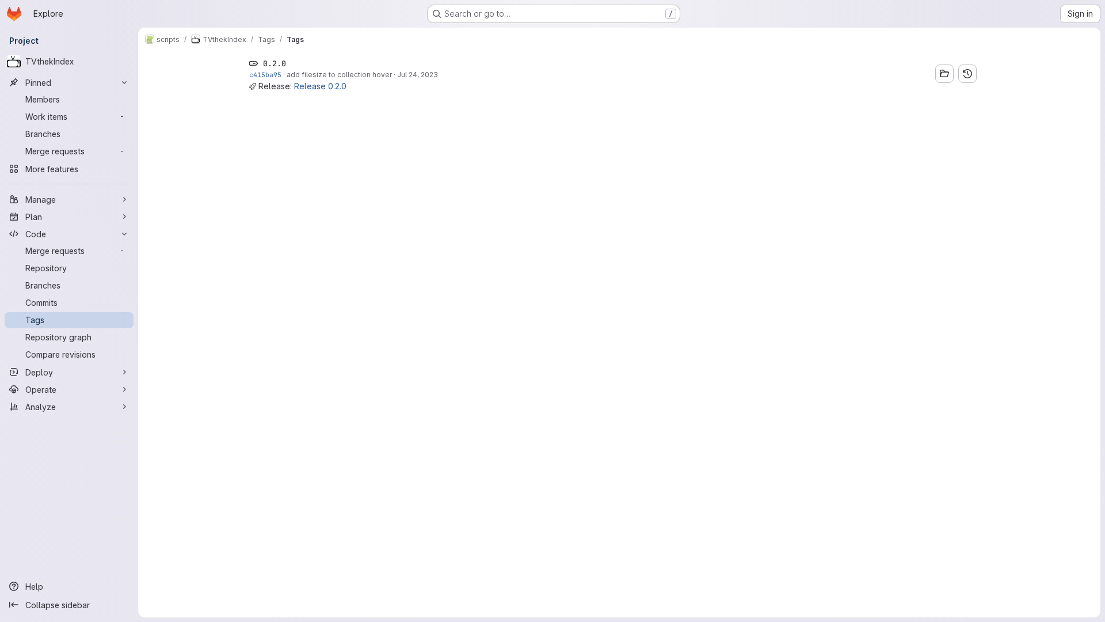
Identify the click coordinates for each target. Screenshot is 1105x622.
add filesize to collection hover (339, 74)
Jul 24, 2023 (417, 74)
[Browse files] (944, 74)
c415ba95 (265, 74)
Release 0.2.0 (320, 86)
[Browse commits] (967, 74)
